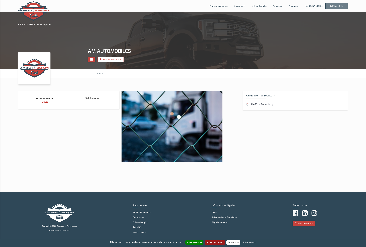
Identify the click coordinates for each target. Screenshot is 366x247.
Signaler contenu (220, 222)
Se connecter (314, 6)
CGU (214, 212)
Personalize (233, 242)
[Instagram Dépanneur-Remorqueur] (314, 214)
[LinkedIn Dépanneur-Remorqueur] (305, 214)
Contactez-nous (304, 223)
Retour (35, 24)
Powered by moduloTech (59, 230)
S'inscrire (336, 6)
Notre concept (139, 232)
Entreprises (239, 6)
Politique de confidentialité (224, 217)
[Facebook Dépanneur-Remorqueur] (295, 214)
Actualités (278, 6)
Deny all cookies (215, 242)
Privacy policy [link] (249, 242)
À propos (293, 6)
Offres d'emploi (259, 6)
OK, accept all (195, 242)
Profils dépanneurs (218, 6)
